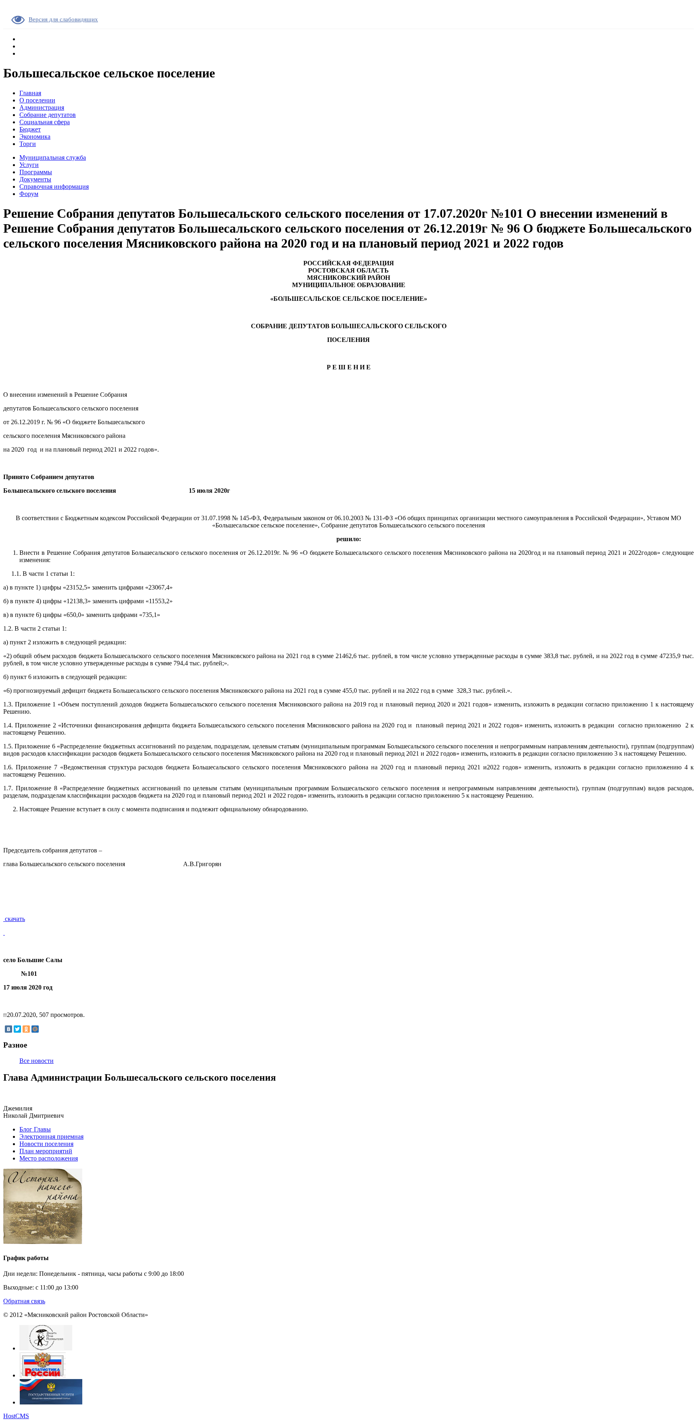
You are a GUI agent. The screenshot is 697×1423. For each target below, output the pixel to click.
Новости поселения (46, 1143)
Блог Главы (35, 1129)
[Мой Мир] (35, 1029)
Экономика (34, 136)
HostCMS (16, 1416)
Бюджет (30, 129)
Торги (27, 143)
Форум (28, 193)
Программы (35, 172)
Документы (35, 179)
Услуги (29, 164)
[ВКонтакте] (8, 1029)
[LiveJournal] (44, 1029)
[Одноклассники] (26, 1029)
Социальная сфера (44, 122)
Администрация (41, 107)
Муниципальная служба (52, 157)
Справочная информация (54, 186)
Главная (30, 93)
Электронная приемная (51, 1136)
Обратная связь (24, 1301)
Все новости (36, 1060)
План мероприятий (45, 1151)
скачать (14, 918)
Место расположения (48, 1158)
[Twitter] (17, 1029)
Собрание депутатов (47, 114)
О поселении (37, 100)
